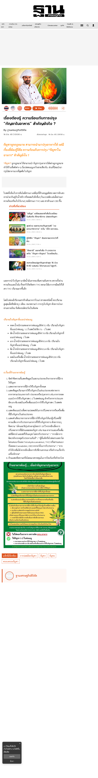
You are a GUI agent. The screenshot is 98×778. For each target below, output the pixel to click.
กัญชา (43, 555)
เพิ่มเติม (6, 751)
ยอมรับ (11, 756)
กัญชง (52, 555)
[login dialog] (93, 25)
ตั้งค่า (12, 761)
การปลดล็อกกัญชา (28, 555)
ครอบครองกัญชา (10, 561)
